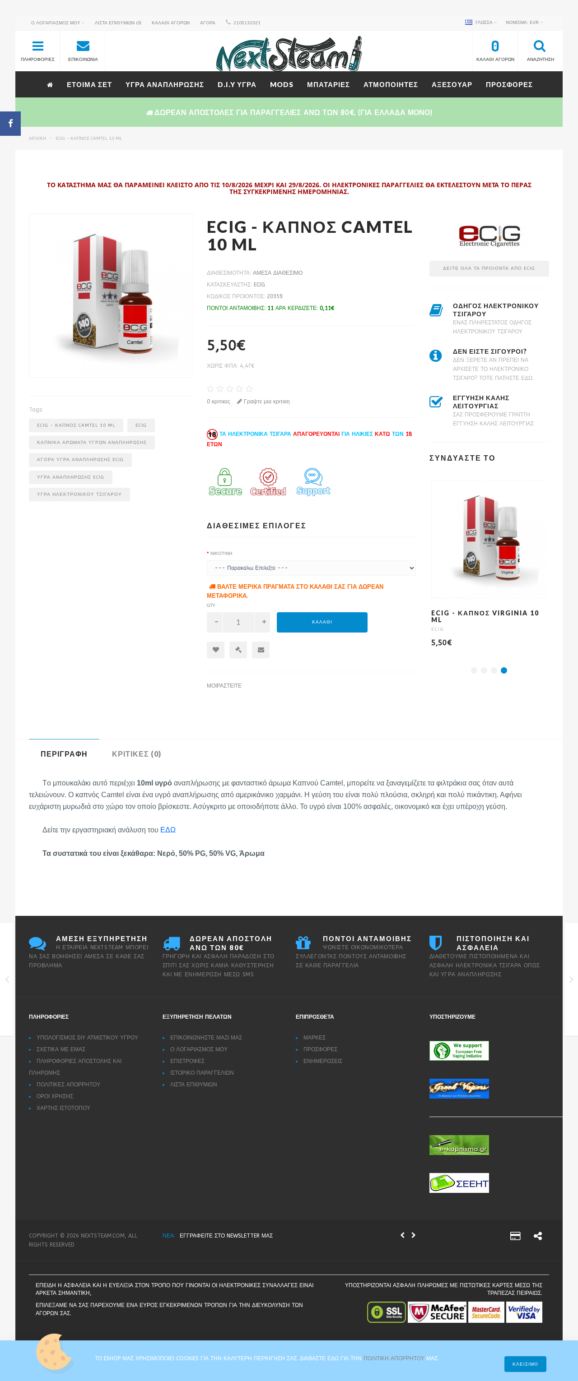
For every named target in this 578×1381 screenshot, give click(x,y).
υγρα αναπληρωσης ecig (70, 477)
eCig (259, 285)
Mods (282, 84)
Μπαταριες (328, 84)
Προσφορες (509, 84)
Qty (211, 605)
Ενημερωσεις (322, 1061)
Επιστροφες (187, 1061)
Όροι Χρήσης (55, 1096)
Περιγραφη (64, 753)
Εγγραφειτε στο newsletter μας (226, 1236)
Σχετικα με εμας (61, 1049)
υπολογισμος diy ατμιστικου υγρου (87, 1038)
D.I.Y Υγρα (237, 84)
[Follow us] (538, 1237)
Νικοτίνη (221, 553)
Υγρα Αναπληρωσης (165, 84)
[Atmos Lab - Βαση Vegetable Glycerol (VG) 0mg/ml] (7, 981)
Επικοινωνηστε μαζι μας (206, 1038)
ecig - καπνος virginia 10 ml (485, 616)
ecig (141, 425)
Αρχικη (37, 138)
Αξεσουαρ (452, 84)
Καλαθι (322, 622)
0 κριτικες (218, 401)
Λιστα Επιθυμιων (193, 1084)
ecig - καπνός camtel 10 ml (89, 138)
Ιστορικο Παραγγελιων (202, 1073)
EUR (523, 22)
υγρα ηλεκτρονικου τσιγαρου (79, 494)
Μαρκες (314, 1038)
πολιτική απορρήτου (395, 1358)
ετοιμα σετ (89, 84)
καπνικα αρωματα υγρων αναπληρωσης (92, 442)
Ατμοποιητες (391, 84)
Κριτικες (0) (136, 753)
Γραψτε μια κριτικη (266, 401)
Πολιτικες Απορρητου (68, 1084)
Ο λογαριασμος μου (199, 1049)
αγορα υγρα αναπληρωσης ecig (80, 459)
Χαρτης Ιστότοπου (63, 1108)
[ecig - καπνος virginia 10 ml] (571, 981)
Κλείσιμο (525, 1364)
